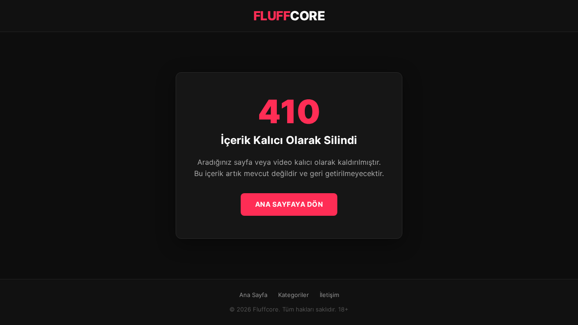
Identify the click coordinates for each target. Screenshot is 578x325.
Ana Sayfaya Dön (289, 204)
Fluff (289, 15)
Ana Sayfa (253, 294)
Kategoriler (293, 294)
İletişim (329, 294)
